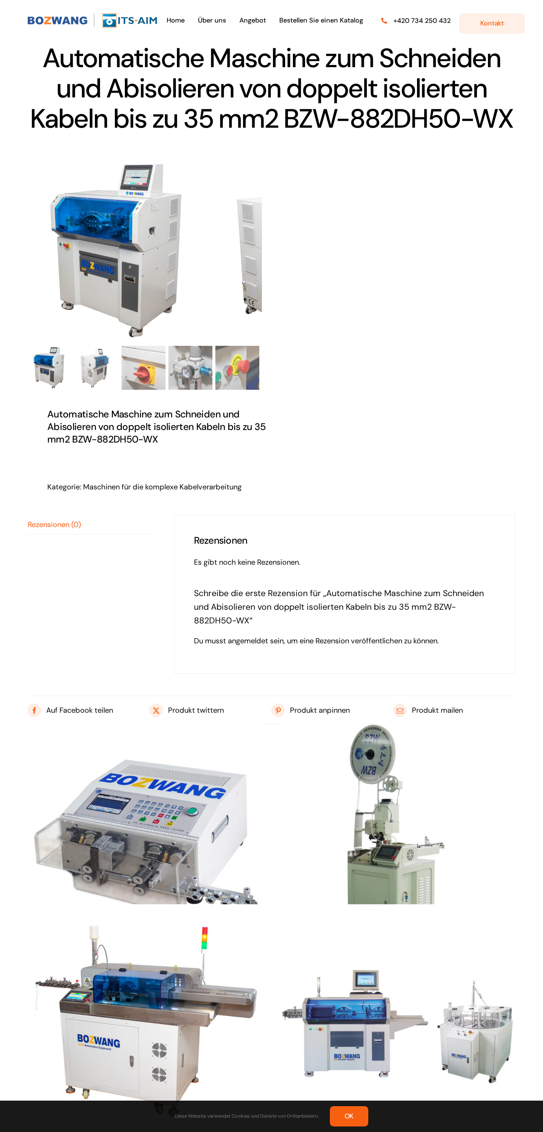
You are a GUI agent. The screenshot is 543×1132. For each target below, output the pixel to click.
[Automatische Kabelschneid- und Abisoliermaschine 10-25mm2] (146, 836)
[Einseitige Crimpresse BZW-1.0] (397, 836)
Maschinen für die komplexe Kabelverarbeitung (162, 487)
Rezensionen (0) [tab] (54, 524)
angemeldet (248, 641)
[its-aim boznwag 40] (94, 16)
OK (349, 1116)
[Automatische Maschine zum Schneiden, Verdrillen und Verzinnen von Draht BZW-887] (146, 1022)
